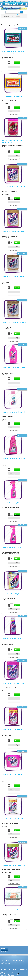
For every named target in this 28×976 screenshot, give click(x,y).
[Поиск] (6, 973)
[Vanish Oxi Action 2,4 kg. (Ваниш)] (14, 761)
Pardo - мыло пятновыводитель (12, 96)
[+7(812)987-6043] (2, 973)
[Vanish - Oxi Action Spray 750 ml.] (14, 534)
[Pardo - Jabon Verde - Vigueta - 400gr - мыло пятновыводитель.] (14, 38)
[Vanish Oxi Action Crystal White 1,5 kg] (14, 806)
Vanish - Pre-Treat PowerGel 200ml (12, 638)
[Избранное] (13, 973)
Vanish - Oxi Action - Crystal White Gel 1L (14, 412)
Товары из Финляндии (10, 14)
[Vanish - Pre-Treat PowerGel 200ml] (14, 625)
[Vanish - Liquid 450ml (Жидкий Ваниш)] (14, 354)
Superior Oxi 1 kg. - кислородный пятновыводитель (12, 141)
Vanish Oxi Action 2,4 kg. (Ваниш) (12, 774)
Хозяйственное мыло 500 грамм (12, 910)
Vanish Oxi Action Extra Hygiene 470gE (13, 865)
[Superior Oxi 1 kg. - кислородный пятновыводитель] (14, 127)
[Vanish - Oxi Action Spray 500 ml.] (14, 490)
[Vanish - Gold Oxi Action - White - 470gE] (14, 263)
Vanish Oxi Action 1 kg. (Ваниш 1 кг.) (13, 683)
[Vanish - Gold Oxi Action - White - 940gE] (14, 309)
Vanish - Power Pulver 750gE (10, 594)
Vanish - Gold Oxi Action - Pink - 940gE (13, 231)
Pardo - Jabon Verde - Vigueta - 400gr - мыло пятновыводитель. (13, 52)
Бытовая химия (21, 14)
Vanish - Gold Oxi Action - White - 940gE (14, 322)
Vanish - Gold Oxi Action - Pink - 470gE (13, 187)
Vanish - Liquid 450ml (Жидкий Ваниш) (13, 367)
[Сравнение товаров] (9, 973)
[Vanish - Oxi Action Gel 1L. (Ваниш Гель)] (14, 445)
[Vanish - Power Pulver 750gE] (14, 581)
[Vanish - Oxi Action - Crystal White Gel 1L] (14, 399)
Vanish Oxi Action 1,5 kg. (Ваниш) (12, 729)
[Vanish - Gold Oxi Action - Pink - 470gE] (14, 174)
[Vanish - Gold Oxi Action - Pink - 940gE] (14, 218)
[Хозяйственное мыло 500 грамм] (14, 896)
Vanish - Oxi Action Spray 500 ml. (11, 503)
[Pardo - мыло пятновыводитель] (14, 83)
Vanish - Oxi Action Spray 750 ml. (11, 547)
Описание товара (14, 70)
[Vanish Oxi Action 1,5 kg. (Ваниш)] (14, 716)
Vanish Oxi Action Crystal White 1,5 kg (13, 819)
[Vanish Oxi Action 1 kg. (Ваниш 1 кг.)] (14, 670)
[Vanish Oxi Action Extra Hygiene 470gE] (14, 852)
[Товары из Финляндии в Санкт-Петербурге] (14, 8)
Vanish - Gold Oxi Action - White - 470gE (14, 276)
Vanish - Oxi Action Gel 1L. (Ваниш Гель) (14, 458)
